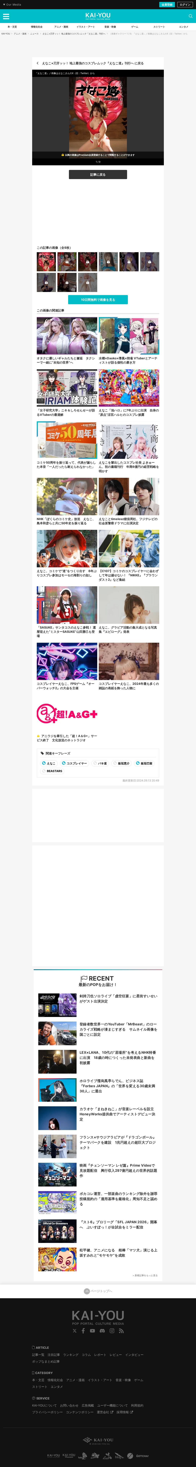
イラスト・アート (100, 1380)
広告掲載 (88, 1405)
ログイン (185, 4)
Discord (102, 1330)
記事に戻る (98, 174)
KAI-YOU (6, 33)
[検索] (190, 16)
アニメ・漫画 (20, 33)
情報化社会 (55, 1380)
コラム (86, 1355)
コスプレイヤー (76, 763)
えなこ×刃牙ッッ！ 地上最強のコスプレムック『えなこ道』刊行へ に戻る (93, 63)
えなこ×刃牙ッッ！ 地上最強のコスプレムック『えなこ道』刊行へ (73, 33)
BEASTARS (54, 771)
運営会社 (103, 1412)
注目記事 (54, 1355)
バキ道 (102, 763)
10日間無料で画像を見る (98, 300)
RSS (121, 1330)
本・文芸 (38, 1380)
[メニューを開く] (6, 16)
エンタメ (57, 1387)
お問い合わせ (69, 1405)
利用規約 (137, 1405)
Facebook (83, 1330)
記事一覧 (38, 1355)
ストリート (39, 1387)
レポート (100, 1355)
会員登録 (167, 4)
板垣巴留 (146, 763)
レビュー (116, 1355)
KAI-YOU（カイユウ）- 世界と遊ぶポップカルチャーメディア (98, 16)
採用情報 (123, 1412)
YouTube (92, 1330)
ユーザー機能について (112, 1405)
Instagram (112, 1330)
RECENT (100, 978)
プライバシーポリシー (47, 1412)
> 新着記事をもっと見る (145, 1275)
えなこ (51, 763)
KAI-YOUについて (44, 1405)
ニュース (34, 33)
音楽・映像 (123, 1380)
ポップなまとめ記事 (46, 1361)
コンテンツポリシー (80, 1412)
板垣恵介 (124, 763)
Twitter (74, 1330)
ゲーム (138, 1380)
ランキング (70, 1355)
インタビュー (134, 1355)
